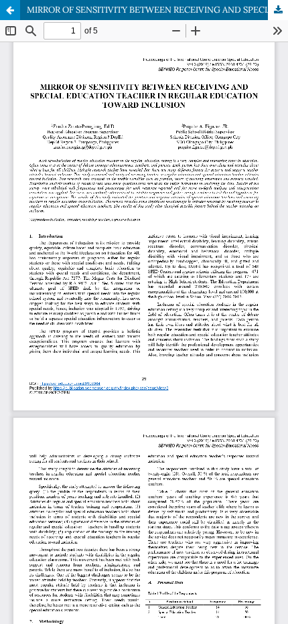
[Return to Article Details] (10, 10)
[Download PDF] (278, 10)
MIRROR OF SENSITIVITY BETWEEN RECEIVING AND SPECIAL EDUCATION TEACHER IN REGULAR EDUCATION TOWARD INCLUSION (157, 9)
